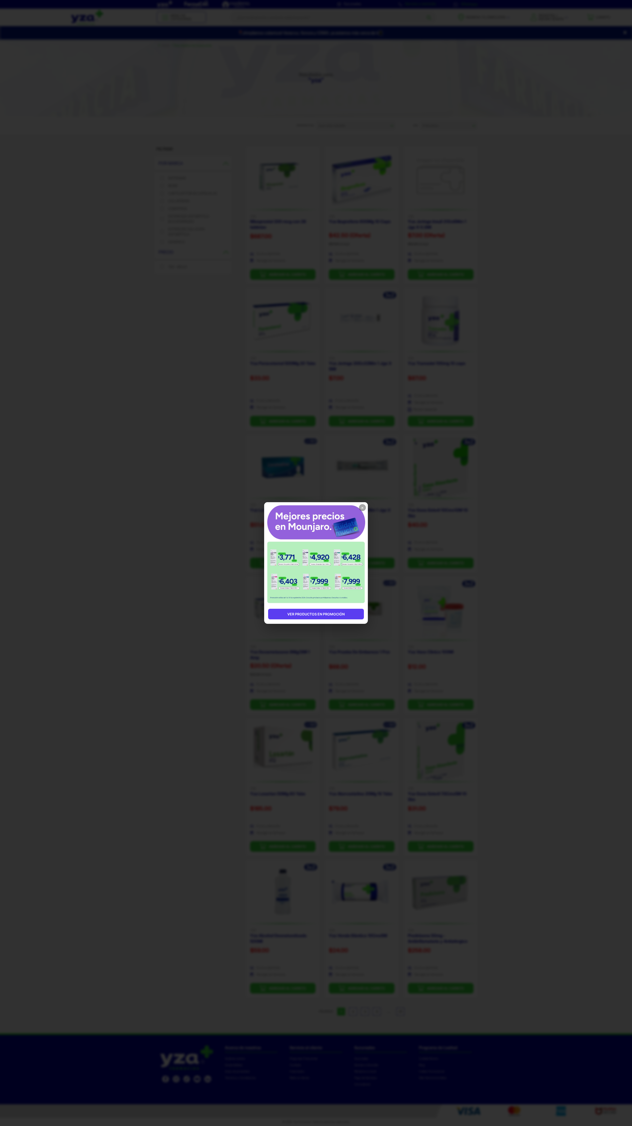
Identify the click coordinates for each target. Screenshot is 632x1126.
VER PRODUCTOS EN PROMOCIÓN (316, 614)
